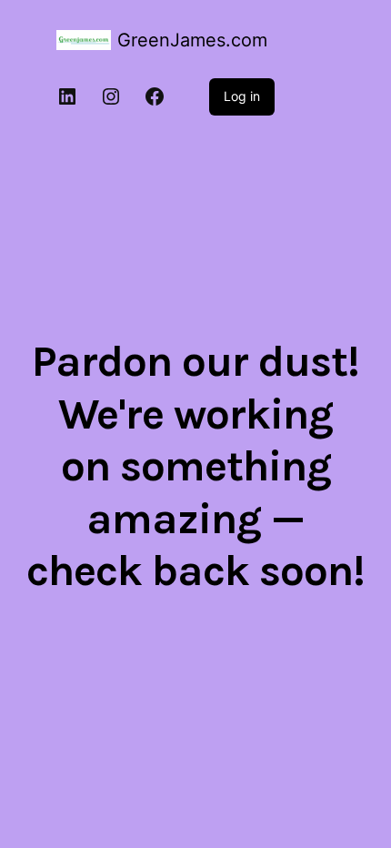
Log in (242, 96)
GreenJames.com (192, 40)
